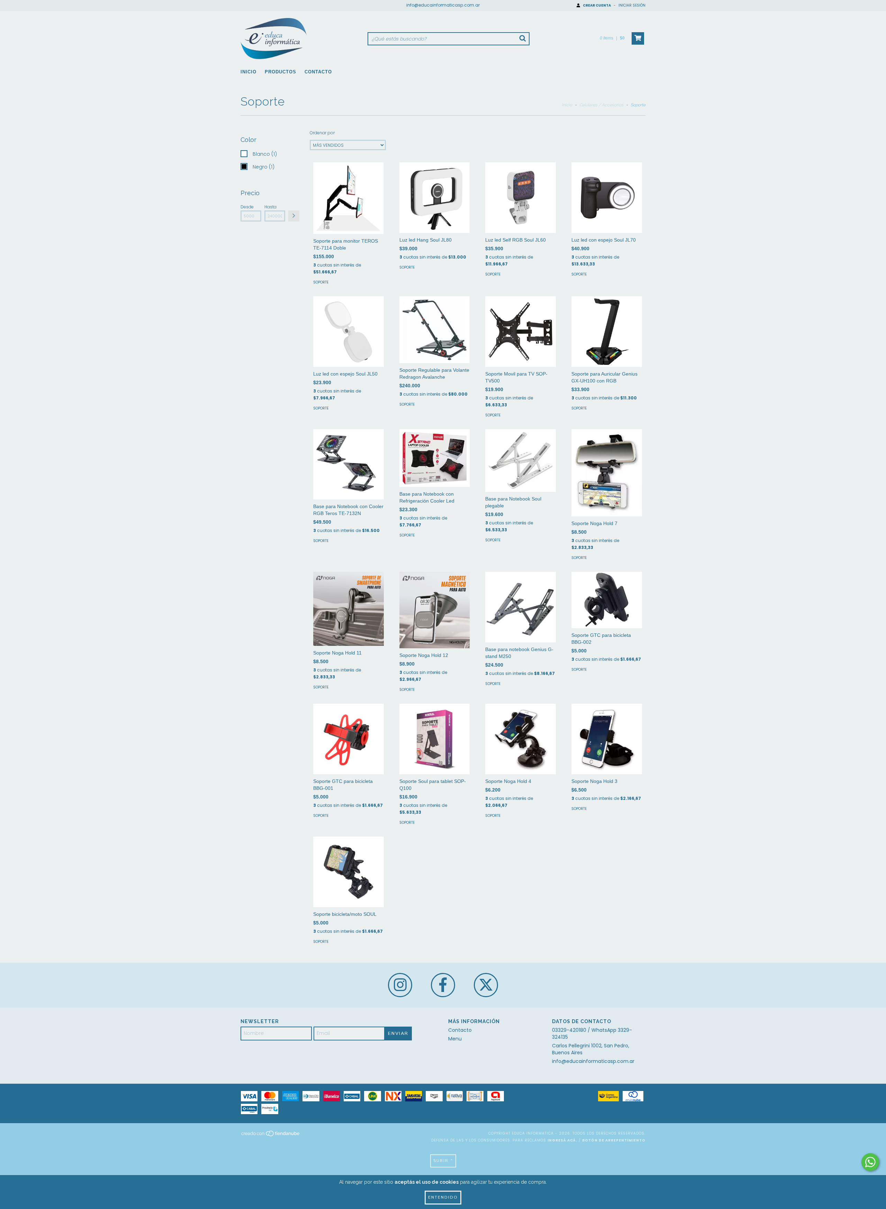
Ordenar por (322, 133)
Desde (247, 207)
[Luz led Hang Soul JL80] (434, 197)
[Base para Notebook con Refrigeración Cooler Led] (434, 458)
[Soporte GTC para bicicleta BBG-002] (606, 600)
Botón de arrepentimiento (613, 1140)
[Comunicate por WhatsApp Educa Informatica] (870, 1162)
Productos (280, 71)
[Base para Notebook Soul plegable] (520, 460)
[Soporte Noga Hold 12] (434, 610)
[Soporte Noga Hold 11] (348, 609)
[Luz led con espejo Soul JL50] (348, 331)
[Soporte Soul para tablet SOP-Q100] (434, 739)
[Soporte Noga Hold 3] (606, 739)
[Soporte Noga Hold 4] (520, 739)
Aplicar (293, 216)
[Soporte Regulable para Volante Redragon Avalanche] (434, 329)
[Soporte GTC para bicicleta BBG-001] (348, 739)
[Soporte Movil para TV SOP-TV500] (520, 331)
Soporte (320, 282)
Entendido (443, 1197)
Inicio (248, 71)
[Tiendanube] (271, 1135)
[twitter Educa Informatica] (486, 985)
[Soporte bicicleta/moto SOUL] (348, 872)
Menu (455, 1038)
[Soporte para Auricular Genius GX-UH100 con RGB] (606, 331)
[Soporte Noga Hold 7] (606, 472)
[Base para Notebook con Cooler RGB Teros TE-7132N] (348, 464)
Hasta (270, 207)
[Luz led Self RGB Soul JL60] (520, 197)
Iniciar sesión (631, 5)
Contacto (318, 71)
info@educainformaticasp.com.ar (443, 5)
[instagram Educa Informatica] (400, 985)
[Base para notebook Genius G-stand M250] (520, 607)
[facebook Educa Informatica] (443, 985)
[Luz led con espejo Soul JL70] (606, 197)
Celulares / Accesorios (601, 104)
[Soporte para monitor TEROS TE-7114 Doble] (348, 198)
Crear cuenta (597, 5)
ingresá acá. (562, 1140)
